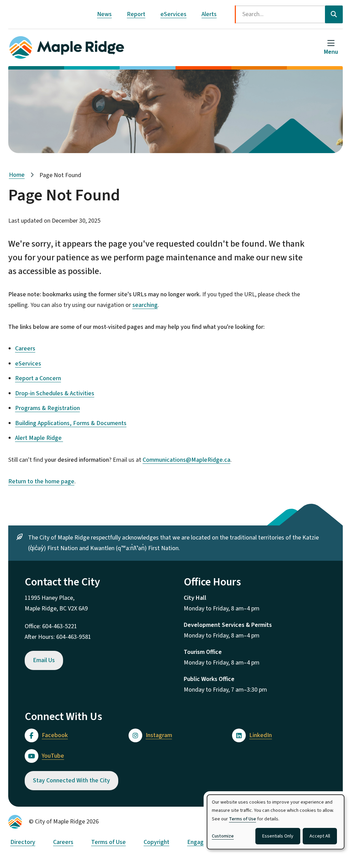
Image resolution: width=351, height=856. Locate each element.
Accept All (320, 836)
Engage (197, 842)
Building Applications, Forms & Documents (70, 423)
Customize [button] (223, 836)
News (104, 14)
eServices (173, 14)
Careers (25, 348)
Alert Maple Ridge (39, 438)
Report (136, 14)
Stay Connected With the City (71, 780)
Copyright (156, 842)
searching (145, 305)
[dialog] (275, 822)
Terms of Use (108, 842)
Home (17, 175)
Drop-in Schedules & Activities (54, 393)
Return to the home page (41, 481)
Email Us (44, 660)
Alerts (209, 14)
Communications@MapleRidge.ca (186, 460)
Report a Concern (38, 378)
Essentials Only (277, 836)
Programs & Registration (47, 408)
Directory (22, 842)
